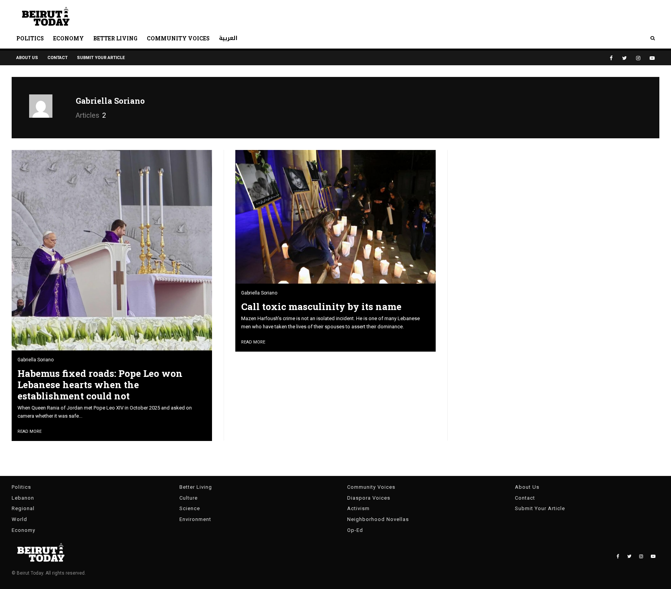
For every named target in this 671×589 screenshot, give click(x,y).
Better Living (115, 38)
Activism (358, 508)
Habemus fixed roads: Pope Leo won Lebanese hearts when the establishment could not (100, 384)
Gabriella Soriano (110, 101)
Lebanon (23, 498)
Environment (195, 519)
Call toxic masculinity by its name (321, 306)
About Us (27, 57)
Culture (188, 498)
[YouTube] (652, 58)
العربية (228, 38)
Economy (68, 38)
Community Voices (178, 38)
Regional (23, 508)
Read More (29, 431)
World (19, 519)
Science (189, 508)
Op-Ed (355, 530)
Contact (57, 57)
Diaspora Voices (368, 498)
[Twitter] (624, 58)
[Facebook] (611, 58)
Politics (30, 38)
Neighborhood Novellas (378, 519)
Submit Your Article (101, 57)
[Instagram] (638, 58)
